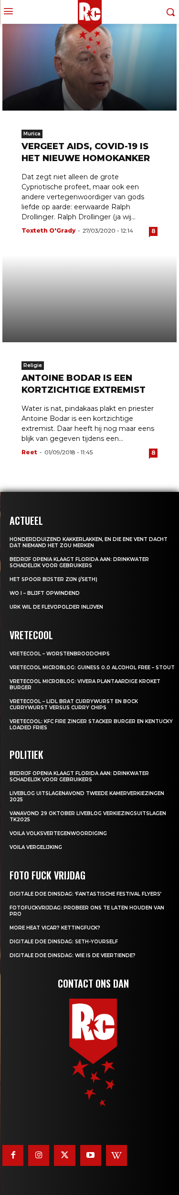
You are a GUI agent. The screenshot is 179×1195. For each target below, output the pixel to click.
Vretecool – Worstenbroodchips (60, 654)
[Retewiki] (116, 1155)
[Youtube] (90, 1155)
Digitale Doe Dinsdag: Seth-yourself (64, 942)
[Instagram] (38, 1155)
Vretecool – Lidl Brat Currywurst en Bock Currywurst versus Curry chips (74, 704)
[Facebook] (12, 1155)
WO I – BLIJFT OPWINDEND (45, 593)
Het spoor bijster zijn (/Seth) (53, 579)
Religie (32, 365)
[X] (64, 1155)
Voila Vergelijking (36, 847)
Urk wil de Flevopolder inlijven (56, 607)
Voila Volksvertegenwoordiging (58, 833)
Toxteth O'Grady (48, 230)
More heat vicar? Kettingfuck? (55, 928)
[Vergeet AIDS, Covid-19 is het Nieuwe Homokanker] (89, 67)
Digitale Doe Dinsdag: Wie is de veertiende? (73, 955)
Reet (29, 452)
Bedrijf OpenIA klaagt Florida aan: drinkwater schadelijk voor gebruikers (79, 562)
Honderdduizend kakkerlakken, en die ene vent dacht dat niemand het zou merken (89, 542)
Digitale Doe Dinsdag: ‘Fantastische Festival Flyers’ (85, 894)
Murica (32, 134)
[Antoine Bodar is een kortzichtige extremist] (89, 298)
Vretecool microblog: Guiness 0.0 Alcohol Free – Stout (92, 667)
